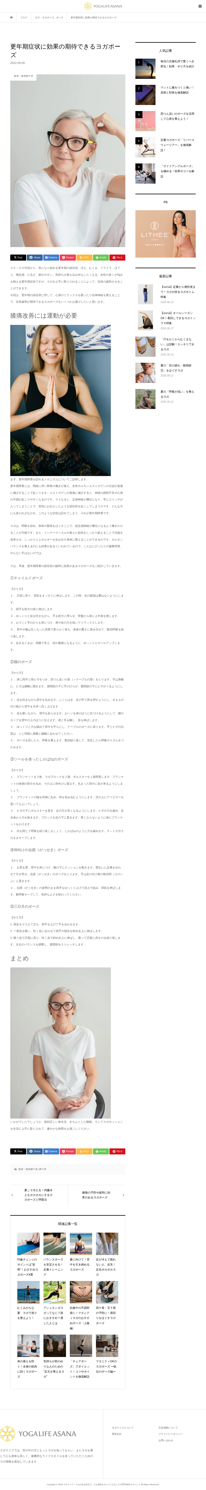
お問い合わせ (166, 1440)
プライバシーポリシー (171, 1434)
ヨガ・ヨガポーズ (28, 1169)
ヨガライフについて (123, 1427)
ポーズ (42, 1169)
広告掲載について (168, 1427)
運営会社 (117, 1434)
